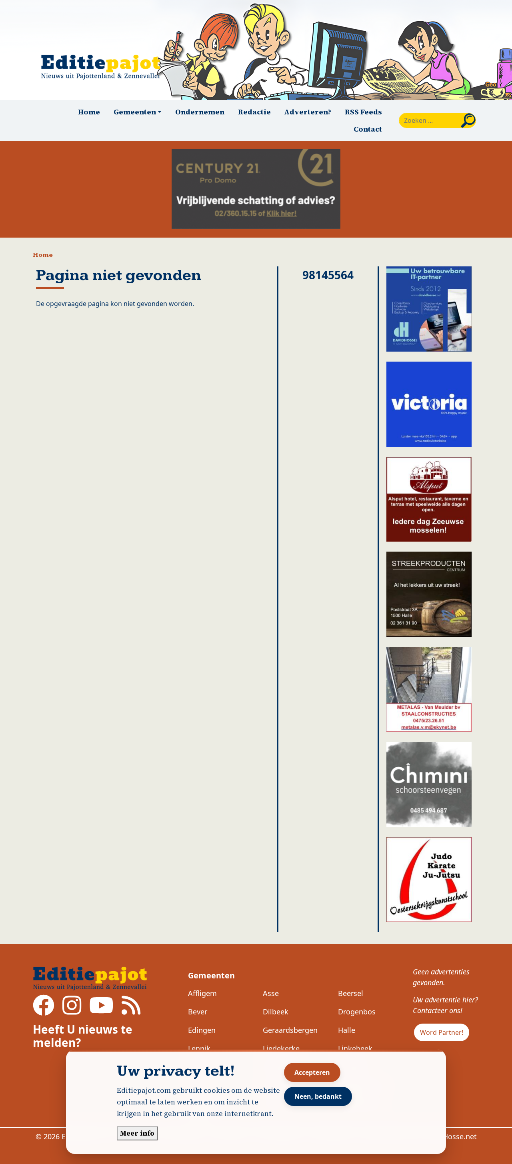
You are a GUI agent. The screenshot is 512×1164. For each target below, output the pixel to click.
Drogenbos (357, 1011)
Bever (197, 1011)
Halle (346, 1030)
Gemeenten (211, 975)
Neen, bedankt (318, 1096)
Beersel (350, 993)
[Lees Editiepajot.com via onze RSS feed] (131, 1011)
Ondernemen (199, 112)
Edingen (202, 1030)
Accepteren (312, 1072)
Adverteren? (307, 112)
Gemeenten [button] (135, 112)
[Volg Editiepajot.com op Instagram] (71, 1011)
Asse (271, 993)
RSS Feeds (363, 112)
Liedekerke (281, 1048)
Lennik (199, 1048)
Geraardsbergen (290, 1030)
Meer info (137, 1133)
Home (89, 112)
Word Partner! (441, 1032)
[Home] (104, 67)
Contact (368, 129)
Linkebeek (355, 1048)
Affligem (202, 993)
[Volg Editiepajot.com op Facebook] (43, 1011)
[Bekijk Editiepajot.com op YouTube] (101, 1011)
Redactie (254, 112)
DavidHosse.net (450, 1136)
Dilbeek (275, 1011)
